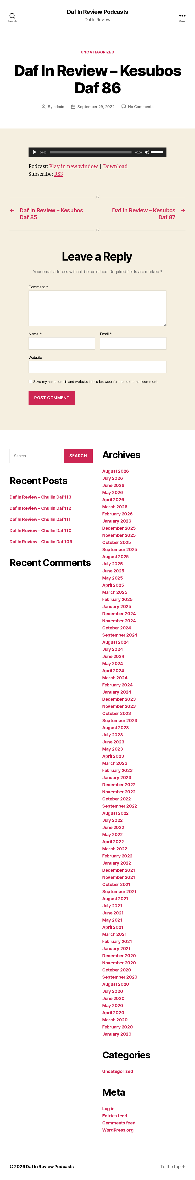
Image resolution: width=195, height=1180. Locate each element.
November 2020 (119, 962)
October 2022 (116, 798)
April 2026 (113, 499)
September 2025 (119, 549)
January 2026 (116, 521)
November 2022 (119, 791)
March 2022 (114, 848)
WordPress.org (118, 1130)
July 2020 (112, 991)
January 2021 (116, 948)
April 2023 (113, 756)
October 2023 (116, 713)
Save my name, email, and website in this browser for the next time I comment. (95, 382)
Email (106, 334)
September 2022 (119, 806)
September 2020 (119, 977)
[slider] (157, 152)
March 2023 (114, 763)
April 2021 (112, 927)
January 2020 (117, 1034)
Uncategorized (97, 52)
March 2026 (114, 506)
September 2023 (119, 720)
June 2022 (113, 827)
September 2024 (119, 635)
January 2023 (116, 777)
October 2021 (116, 884)
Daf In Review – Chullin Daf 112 (40, 508)
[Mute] (147, 152)
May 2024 (112, 663)
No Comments (140, 106)
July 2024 (112, 649)
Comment (38, 287)
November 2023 (119, 706)
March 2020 (114, 1019)
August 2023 (115, 727)
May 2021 (112, 920)
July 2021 (112, 905)
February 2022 (117, 855)
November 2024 (119, 620)
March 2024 (114, 677)
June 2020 (113, 998)
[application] (97, 152)
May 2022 (112, 834)
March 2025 (114, 592)
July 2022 (112, 820)
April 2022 (113, 841)
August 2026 (115, 471)
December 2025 (119, 528)
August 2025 (115, 556)
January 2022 (116, 863)
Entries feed (114, 1115)
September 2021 (119, 891)
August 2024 (115, 642)
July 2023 (112, 734)
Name (35, 334)
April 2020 (113, 1012)
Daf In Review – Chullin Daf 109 (41, 541)
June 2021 (113, 912)
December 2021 (118, 870)
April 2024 (113, 670)
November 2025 (119, 535)
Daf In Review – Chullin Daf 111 (40, 519)
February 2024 (117, 684)
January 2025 (116, 606)
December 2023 (119, 699)
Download (115, 166)
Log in (108, 1108)
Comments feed (119, 1122)
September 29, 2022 (96, 106)
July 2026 (112, 478)
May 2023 (112, 749)
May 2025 (112, 578)
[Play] (34, 152)
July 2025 (112, 563)
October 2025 (116, 542)
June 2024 (113, 656)
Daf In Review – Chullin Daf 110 (41, 530)
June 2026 (113, 485)
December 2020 (119, 955)
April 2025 (113, 585)
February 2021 (117, 941)
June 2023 (113, 741)
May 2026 (112, 492)
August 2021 (115, 898)
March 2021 (114, 934)
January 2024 (116, 692)
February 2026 (117, 513)
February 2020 (117, 1026)
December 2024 (119, 613)
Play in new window (73, 166)
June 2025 (113, 570)
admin (59, 106)
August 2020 (115, 984)
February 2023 (117, 770)
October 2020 (116, 969)
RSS (58, 174)
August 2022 (115, 813)
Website (35, 357)
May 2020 (112, 1005)
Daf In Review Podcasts (97, 12)
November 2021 (118, 877)
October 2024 (116, 627)
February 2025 (117, 599)
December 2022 (119, 784)
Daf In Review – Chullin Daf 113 (40, 497)
